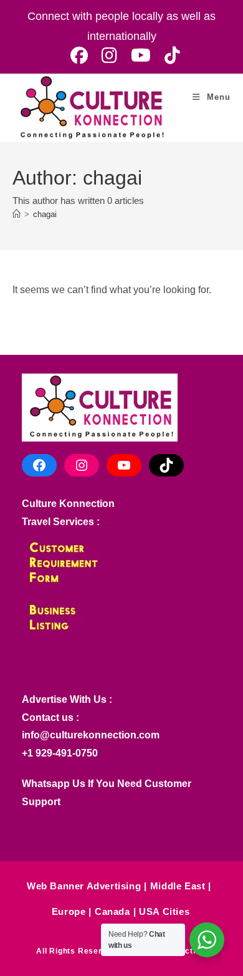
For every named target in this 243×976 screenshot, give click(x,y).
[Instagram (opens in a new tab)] (109, 55)
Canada (112, 911)
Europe (69, 911)
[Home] (16, 214)
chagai (45, 214)
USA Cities (164, 911)
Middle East (178, 886)
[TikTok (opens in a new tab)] (169, 55)
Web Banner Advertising (84, 886)
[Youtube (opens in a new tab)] (141, 55)
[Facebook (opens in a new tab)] (79, 55)
